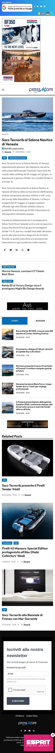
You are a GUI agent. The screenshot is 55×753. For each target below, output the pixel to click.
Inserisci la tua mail (16, 667)
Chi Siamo (20, 716)
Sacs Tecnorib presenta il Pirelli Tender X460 (23, 487)
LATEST (14, 321)
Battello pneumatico (14, 148)
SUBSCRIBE (18, 701)
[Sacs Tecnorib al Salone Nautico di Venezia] (17, 250)
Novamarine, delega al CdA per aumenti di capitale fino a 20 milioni (34, 350)
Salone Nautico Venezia (17, 158)
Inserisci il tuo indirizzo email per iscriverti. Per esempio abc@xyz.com (26, 680)
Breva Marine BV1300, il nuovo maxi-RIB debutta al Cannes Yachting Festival (34, 332)
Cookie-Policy (32, 716)
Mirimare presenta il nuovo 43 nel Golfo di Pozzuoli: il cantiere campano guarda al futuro (34, 368)
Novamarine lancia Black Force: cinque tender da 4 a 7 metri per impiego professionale (34, 386)
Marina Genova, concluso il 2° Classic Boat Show (23, 272)
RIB (4, 158)
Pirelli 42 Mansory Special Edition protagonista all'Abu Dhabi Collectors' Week (25, 552)
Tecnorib (8, 152)
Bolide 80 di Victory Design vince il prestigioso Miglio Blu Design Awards (23, 287)
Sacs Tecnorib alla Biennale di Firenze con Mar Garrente (22, 617)
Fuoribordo (7, 543)
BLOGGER (40, 321)
